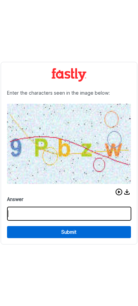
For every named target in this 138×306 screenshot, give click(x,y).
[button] (119, 192)
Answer (15, 199)
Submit (68, 232)
